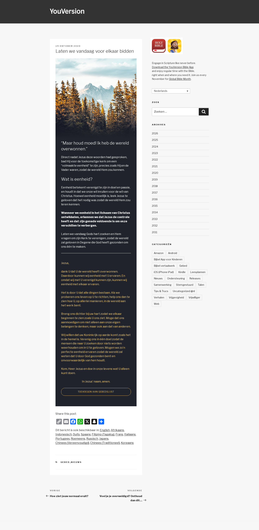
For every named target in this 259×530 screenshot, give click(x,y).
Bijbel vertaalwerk (164, 265)
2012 (155, 225)
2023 (155, 153)
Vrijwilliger (194, 297)
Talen (201, 284)
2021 (155, 166)
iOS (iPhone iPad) (164, 272)
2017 (155, 192)
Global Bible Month (180, 78)
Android (172, 253)
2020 (155, 172)
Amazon (159, 253)
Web (156, 303)
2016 (155, 199)
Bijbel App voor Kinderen (168, 259)
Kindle (182, 272)
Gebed (65, 462)
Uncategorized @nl (184, 291)
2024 (155, 146)
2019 (155, 179)
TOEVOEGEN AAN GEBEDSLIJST (96, 391)
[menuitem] (105, 430)
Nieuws (76, 462)
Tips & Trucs (161, 291)
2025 (155, 139)
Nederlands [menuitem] (160, 91)
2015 (155, 205)
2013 (155, 218)
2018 (155, 186)
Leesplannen (197, 272)
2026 (155, 133)
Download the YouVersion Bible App (173, 67)
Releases (195, 278)
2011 (154, 232)
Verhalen (159, 297)
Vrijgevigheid (176, 297)
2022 (155, 159)
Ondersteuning (176, 278)
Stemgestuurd (184, 284)
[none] (171, 90)
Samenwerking (162, 284)
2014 (155, 212)
